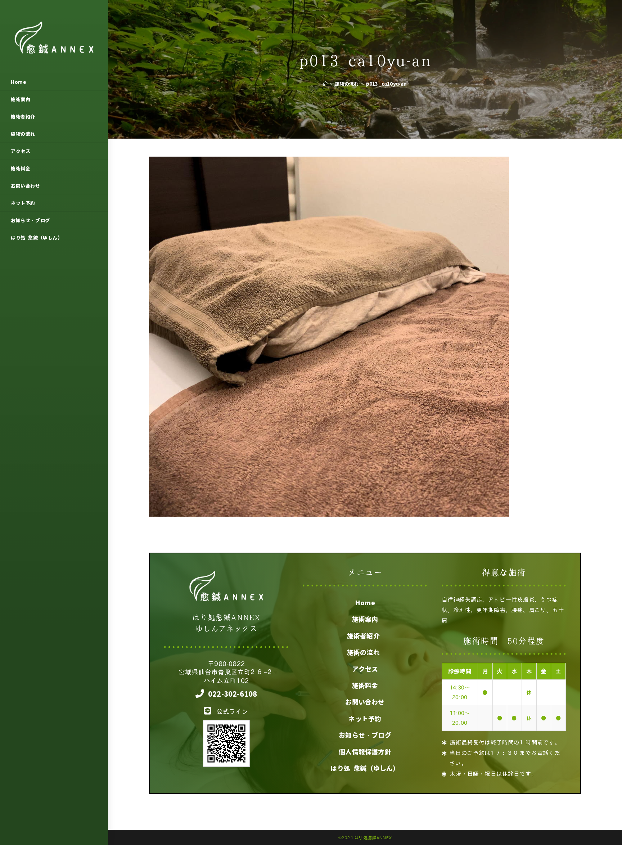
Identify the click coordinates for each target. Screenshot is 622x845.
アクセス (365, 669)
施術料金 (365, 685)
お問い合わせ (364, 702)
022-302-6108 (232, 693)
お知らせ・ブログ (365, 735)
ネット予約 (364, 718)
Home (365, 602)
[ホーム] (325, 83)
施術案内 (365, 619)
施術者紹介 (365, 636)
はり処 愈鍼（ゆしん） (364, 768)
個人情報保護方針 (365, 752)
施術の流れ (365, 652)
